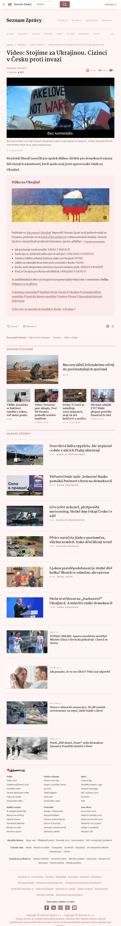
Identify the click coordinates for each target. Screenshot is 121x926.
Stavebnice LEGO (59, 859)
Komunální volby (15, 801)
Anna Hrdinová (67, 485)
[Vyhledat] (65, 4)
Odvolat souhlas (45, 895)
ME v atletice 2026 (89, 793)
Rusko (63, 292)
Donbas (62, 297)
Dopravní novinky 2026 (92, 819)
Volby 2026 (12, 780)
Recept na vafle (14, 827)
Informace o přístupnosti (49, 883)
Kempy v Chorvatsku (53, 811)
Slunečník (68, 847)
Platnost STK (87, 831)
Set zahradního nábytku (98, 847)
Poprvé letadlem (51, 815)
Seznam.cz (110, 4)
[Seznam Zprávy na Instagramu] (60, 907)
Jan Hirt (47, 788)
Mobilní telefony (41, 859)
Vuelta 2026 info (51, 780)
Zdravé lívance (13, 819)
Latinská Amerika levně (55, 827)
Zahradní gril (55, 851)
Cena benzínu (77, 840)
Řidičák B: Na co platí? (91, 823)
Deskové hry (104, 859)
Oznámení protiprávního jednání (83, 883)
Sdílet (104, 70)
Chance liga (86, 780)
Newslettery (101, 889)
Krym (72, 297)
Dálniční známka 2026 (91, 815)
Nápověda (60, 877)
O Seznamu (37, 877)
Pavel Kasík (65, 577)
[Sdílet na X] (112, 326)
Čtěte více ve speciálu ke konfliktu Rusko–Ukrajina (42, 309)
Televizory (43, 863)
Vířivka (66, 851)
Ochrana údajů (26, 883)
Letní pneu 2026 (88, 811)
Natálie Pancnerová (70, 520)
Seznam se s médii (66, 889)
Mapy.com (31, 840)
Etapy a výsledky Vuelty (55, 784)
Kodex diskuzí (85, 889)
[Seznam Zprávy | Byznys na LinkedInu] (74, 907)
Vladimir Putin (48, 292)
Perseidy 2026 (62, 840)
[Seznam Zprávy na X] (53, 907)
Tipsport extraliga (89, 788)
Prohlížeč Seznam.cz (22, 889)
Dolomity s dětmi (52, 831)
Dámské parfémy (77, 859)
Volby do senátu (14, 797)
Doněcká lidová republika (41, 297)
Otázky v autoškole (90, 827)
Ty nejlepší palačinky (16, 811)
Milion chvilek (71, 337)
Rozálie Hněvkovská (71, 454)
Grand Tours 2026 (52, 801)
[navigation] (3, 4)
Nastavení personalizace (69, 895)
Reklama (96, 877)
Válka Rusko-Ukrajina (39, 337)
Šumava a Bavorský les (54, 819)
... (112, 32)
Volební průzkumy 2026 (18, 784)
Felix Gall (48, 797)
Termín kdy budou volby (18, 793)
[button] (60, 108)
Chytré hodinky (57, 863)
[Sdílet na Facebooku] (107, 326)
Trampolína (56, 847)
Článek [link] (13, 86)
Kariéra (50, 877)
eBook (93, 70)
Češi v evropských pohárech (99, 840)
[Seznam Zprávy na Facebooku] (46, 907)
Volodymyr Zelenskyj (24, 292)
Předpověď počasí (46, 840)
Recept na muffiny (15, 815)
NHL (83, 801)
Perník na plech (14, 831)
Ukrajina (74, 292)
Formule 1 (85, 797)
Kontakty (73, 877)
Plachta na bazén (41, 847)
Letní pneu (91, 859)
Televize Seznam (44, 889)
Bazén (29, 847)
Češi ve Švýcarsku (52, 823)
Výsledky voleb (13, 788)
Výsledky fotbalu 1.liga (91, 784)
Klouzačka (80, 847)
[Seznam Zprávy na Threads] (67, 907)
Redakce (85, 877)
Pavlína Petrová (67, 546)
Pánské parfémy (73, 863)
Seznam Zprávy (17, 68)
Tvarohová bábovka (15, 823)
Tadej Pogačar (50, 793)
